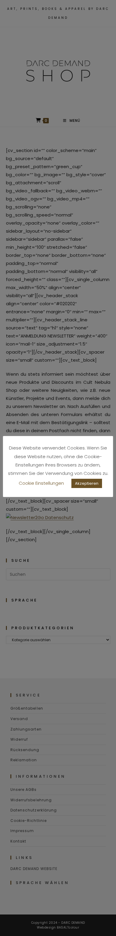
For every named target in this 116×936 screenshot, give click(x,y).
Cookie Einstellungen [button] (41, 483)
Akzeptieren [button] (86, 483)
